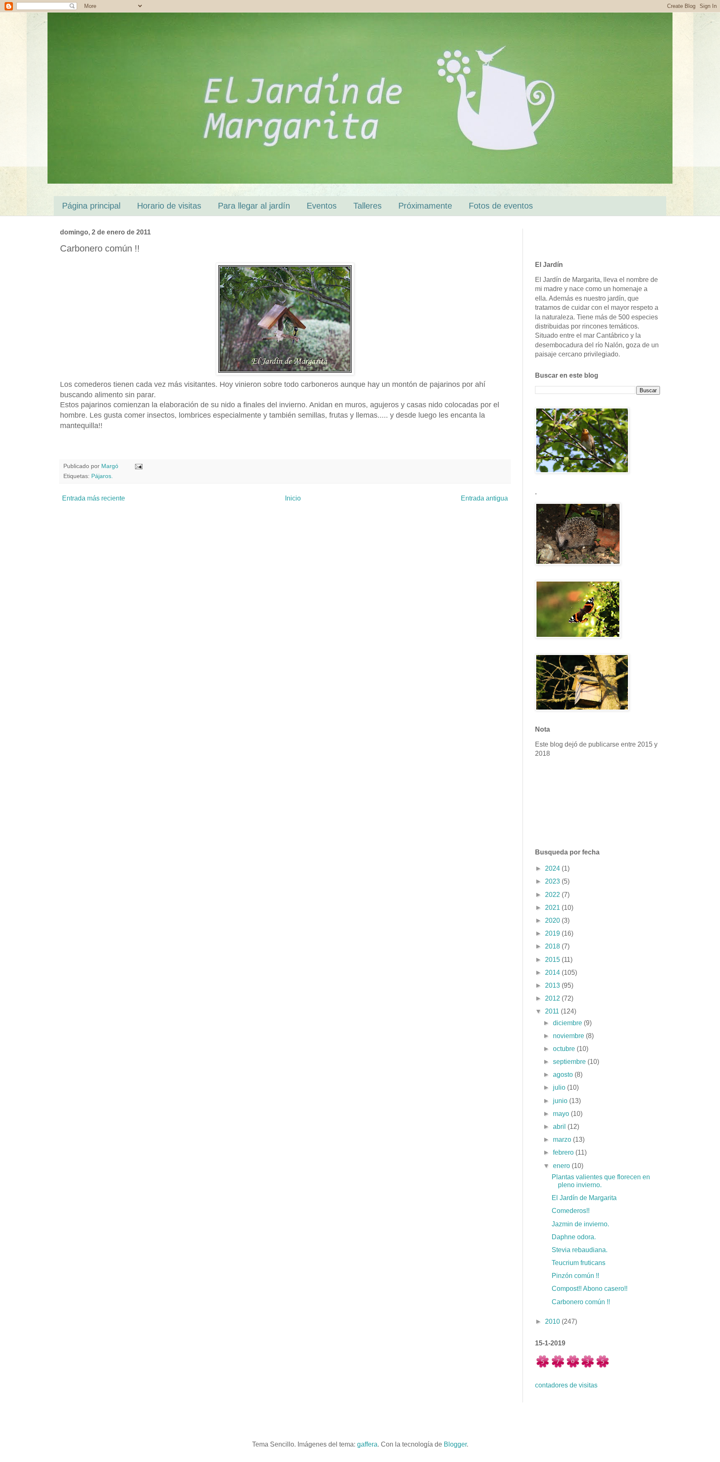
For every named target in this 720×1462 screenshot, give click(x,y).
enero (562, 1165)
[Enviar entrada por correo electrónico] (138, 466)
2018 (553, 946)
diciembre (568, 1022)
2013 (553, 985)
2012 (553, 998)
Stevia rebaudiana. (580, 1249)
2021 (553, 907)
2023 (553, 881)
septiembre (570, 1061)
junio (561, 1100)
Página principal (91, 205)
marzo (563, 1139)
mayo (562, 1113)
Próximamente (425, 205)
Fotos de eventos (501, 205)
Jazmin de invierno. (580, 1224)
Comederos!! (571, 1210)
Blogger (455, 1444)
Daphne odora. (574, 1236)
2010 (553, 1321)
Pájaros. (102, 476)
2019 (553, 933)
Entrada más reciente (93, 498)
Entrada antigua (484, 498)
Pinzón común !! (575, 1275)
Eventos (322, 205)
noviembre (569, 1035)
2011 (553, 1011)
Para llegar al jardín (254, 205)
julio (560, 1087)
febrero (564, 1152)
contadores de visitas (566, 1385)
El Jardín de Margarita (584, 1197)
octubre (565, 1048)
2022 (553, 894)
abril (560, 1126)
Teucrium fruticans (578, 1262)
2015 (553, 959)
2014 (553, 972)
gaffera (367, 1444)
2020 (553, 920)
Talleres (367, 205)
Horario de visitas (169, 205)
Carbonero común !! (581, 1301)
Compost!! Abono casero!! (590, 1288)
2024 (553, 868)
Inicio (293, 498)
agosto (564, 1074)
